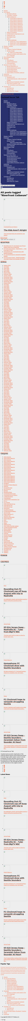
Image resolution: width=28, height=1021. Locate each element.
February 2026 (8, 274)
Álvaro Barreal (3, 971)
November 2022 (8, 331)
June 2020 (6, 374)
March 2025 (7, 290)
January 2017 (7, 434)
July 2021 (6, 355)
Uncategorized (8, 548)
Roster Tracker (8, 46)
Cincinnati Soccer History (10, 495)
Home (6, 10)
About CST (10, 89)
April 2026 (6, 271)
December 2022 (8, 330)
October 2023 (7, 315)
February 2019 (8, 397)
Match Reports (11, 17)
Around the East (8, 487)
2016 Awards (7, 457)
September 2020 (8, 369)
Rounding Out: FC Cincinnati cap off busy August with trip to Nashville (15, 246)
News (5, 523)
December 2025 (8, 277)
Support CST (8, 75)
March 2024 (7, 308)
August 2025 (7, 283)
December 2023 (8, 312)
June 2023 (6, 321)
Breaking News (11, 13)
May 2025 (6, 287)
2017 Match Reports (16, 20)
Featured (7, 967)
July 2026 (6, 267)
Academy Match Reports (10, 485)
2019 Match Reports (16, 23)
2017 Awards (7, 460)
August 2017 (7, 424)
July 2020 (6, 372)
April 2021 (6, 359)
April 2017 (6, 430)
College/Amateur (12, 71)
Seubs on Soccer (8, 542)
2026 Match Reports (9, 482)
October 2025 (7, 280)
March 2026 (7, 272)
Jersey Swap (11, 51)
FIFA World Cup (8, 505)
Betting (6, 490)
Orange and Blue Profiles (10, 527)
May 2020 (6, 375)
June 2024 (6, 303)
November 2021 (8, 349)
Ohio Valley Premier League (15, 72)
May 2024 (6, 305)
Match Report (20, 971)
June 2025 (6, 286)
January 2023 (7, 328)
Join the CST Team (12, 91)
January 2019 (7, 399)
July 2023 (6, 319)
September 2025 (8, 281)
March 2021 (7, 361)
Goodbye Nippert (8, 509)
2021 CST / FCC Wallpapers (18, 44)
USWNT (6, 552)
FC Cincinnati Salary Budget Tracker (15, 1011)
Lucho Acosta (17, 968)
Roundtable (7, 540)
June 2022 (6, 339)
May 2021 (6, 358)
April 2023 (6, 324)
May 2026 (6, 269)
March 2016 (7, 449)
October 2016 (7, 439)
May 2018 (6, 411)
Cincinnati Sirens (12, 69)
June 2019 (6, 391)
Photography (7, 530)
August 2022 (7, 336)
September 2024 (8, 299)
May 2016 (6, 446)
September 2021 (8, 352)
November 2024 (8, 296)
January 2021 (7, 364)
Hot (9, 967)
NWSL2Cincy (7, 524)
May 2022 (6, 340)
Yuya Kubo (11, 970)
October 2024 (7, 297)
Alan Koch (13, 968)
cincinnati (5, 968)
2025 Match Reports (9, 480)
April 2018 (6, 412)
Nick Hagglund (15, 971)
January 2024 (7, 311)
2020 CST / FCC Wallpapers (18, 43)
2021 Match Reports (16, 26)
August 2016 (7, 441)
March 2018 (7, 414)
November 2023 (8, 314)
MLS (5, 520)
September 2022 (8, 334)
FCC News (7, 12)
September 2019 (8, 387)
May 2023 (6, 322)
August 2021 (7, 353)
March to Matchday (16, 52)
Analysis (6, 58)
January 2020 (7, 381)
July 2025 (6, 284)
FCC (11, 971)
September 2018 (8, 405)
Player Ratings (7, 532)
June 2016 (6, 444)
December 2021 (8, 347)
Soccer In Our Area (10, 65)
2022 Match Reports (16, 27)
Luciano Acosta (6, 970)
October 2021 (7, 350)
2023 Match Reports (16, 29)
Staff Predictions (12, 61)
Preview (6, 537)
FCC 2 (8, 38)
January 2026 (7, 275)
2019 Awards (7, 465)
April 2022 (6, 342)
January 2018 (7, 416)
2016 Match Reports (16, 18)
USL (25, 967)
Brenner (20, 970)
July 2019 (6, 390)
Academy (6, 483)
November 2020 (8, 366)
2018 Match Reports (16, 21)
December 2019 (8, 383)
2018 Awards (7, 462)
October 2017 (7, 421)
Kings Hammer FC (12, 66)
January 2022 (7, 346)
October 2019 (7, 386)
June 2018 (6, 409)
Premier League (8, 536)
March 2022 (7, 343)
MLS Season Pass (9, 57)
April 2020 (6, 377)
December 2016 (8, 436)
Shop (5, 1012)
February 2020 (8, 380)
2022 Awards (7, 474)
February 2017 (8, 433)
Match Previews (12, 32)
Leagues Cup (11, 35)
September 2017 (8, 422)
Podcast (6, 48)
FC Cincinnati (3, 967)
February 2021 (8, 362)
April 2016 (6, 447)
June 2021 (6, 356)
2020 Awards (7, 468)
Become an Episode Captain (15, 82)
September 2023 (8, 317)
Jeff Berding (8, 971)
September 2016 (8, 440)
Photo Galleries (11, 40)
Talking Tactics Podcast (14, 49)
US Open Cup (11, 37)
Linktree (6, 74)
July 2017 (6, 425)
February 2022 (8, 344)
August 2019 (7, 389)
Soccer (24, 971)
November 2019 (8, 384)
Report (24, 970)
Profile (5, 539)
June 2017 (6, 427)
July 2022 (6, 337)
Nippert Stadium (16, 970)
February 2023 (8, 327)
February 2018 (8, 415)
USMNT (6, 551)
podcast (2, 968)
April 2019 (6, 394)
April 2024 (6, 306)
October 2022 (7, 333)
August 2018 (7, 406)
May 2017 (6, 428)
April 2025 (6, 289)
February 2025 (8, 292)
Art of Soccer (7, 489)
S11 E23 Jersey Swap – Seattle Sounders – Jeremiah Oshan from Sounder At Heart (15, 258)
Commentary (11, 63)
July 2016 (6, 443)
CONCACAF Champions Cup (15, 34)
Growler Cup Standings (17, 85)
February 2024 (8, 309)
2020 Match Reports (16, 24)
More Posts (4, 237)
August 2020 (7, 371)
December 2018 (8, 400)
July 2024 (6, 302)
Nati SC (6, 521)
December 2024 (8, 294)
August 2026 (7, 265)
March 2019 (7, 396)
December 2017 (8, 418)
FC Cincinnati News (9, 978)
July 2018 (6, 408)
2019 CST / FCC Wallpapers (18, 41)
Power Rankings (8, 534)
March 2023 (7, 325)
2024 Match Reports (16, 30)
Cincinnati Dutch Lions (14, 68)
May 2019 (6, 393)
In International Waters (10, 511)
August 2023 (7, 318)
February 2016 (8, 450)
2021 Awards (7, 471)
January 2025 (7, 293)
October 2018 (7, 403)
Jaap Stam (22, 968)
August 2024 (7, 300)
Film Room (10, 60)
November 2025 (8, 278)
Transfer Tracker (12, 15)
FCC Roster (7, 502)
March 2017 (7, 431)
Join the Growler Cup (13, 83)
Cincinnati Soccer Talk (20, 967)
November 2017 (8, 419)
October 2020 (7, 368)
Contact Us (7, 86)
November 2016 (8, 437)
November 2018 (8, 402)
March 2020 (7, 378)
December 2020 (8, 365)
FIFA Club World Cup (9, 504)
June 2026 (6, 268)
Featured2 (14, 967)
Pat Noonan (9, 968)
